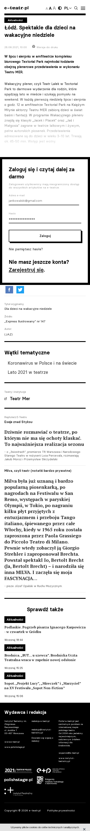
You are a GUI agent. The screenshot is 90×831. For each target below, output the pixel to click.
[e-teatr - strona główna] (16, 8)
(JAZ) (8, 334)
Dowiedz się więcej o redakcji (42, 739)
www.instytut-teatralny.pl (66, 760)
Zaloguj (45, 236)
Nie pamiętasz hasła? (26, 249)
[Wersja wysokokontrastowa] (60, 8)
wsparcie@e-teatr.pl (69, 752)
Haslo (12, 213)
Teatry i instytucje (15, 391)
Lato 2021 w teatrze (28, 372)
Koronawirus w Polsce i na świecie (42, 363)
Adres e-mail (17, 195)
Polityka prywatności (61, 810)
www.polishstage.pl (14, 747)
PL (66, 8)
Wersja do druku (47, 47)
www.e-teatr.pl (12, 741)
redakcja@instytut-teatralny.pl (41, 731)
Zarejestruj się (26, 270)
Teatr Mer (20, 398)
